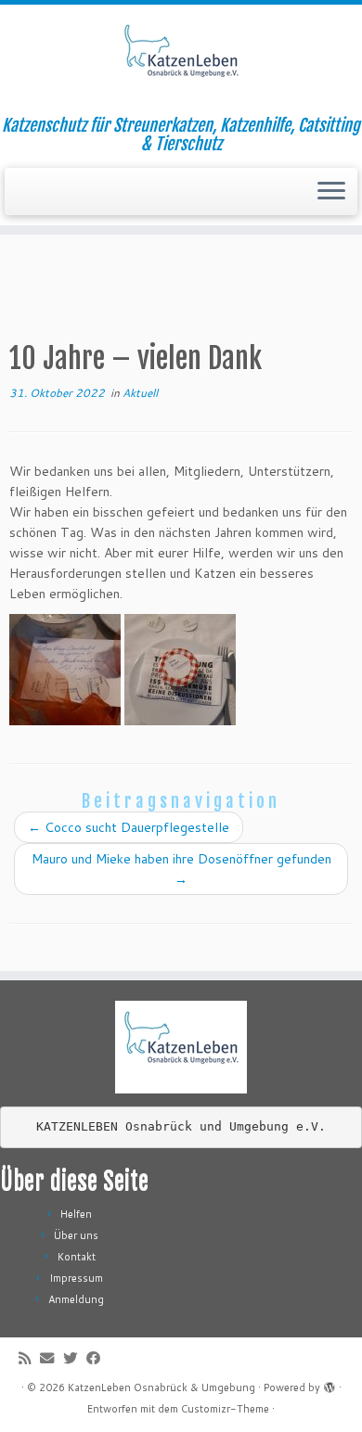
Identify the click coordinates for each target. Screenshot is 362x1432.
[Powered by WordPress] (329, 1383)
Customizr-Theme (225, 1408)
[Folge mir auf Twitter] (74, 1358)
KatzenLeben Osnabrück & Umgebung (161, 1387)
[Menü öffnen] (331, 192)
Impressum (76, 1278)
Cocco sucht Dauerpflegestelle (128, 827)
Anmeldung (76, 1299)
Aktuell (140, 393)
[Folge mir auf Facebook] (98, 1358)
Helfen (76, 1214)
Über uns (76, 1235)
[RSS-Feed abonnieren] (29, 1358)
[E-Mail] (51, 1358)
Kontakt (77, 1256)
